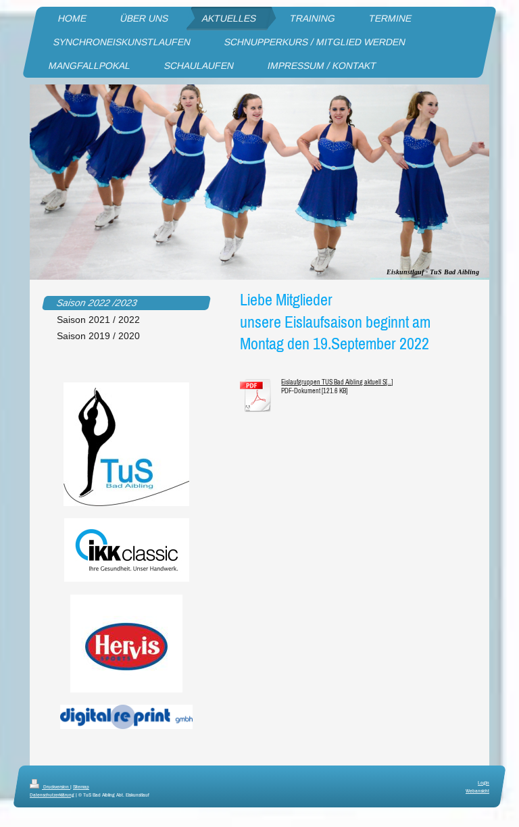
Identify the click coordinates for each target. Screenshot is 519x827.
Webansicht (477, 790)
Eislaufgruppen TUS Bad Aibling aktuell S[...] (337, 382)
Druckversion (56, 786)
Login (483, 782)
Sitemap (81, 786)
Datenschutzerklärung (52, 794)
